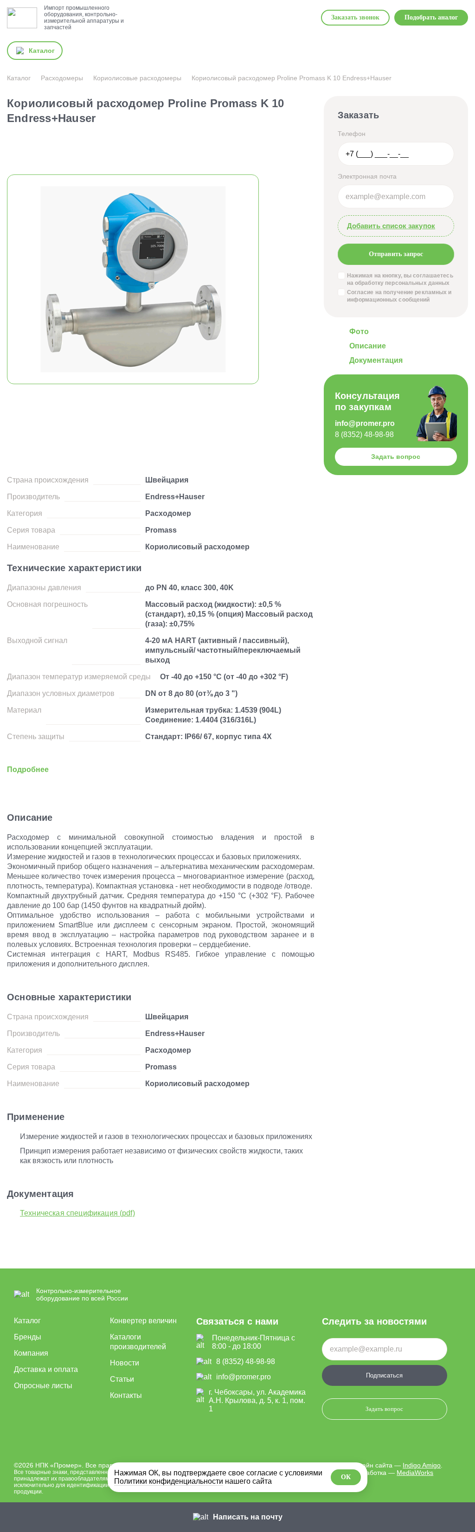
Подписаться (384, 1375)
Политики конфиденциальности (168, 1481)
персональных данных (417, 283)
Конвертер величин (143, 1321)
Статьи (122, 1379)
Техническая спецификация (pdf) (77, 1213)
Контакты (126, 1395)
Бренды (27, 1337)
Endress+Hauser (175, 497)
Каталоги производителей (138, 1342)
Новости (124, 1363)
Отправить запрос (396, 253)
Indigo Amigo (422, 1465)
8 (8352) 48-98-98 (364, 434)
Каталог (27, 1321)
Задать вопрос (395, 456)
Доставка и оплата (46, 1369)
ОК (346, 1477)
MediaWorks (415, 1472)
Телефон (352, 133)
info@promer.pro (365, 423)
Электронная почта (367, 176)
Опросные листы (43, 1386)
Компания (31, 1353)
